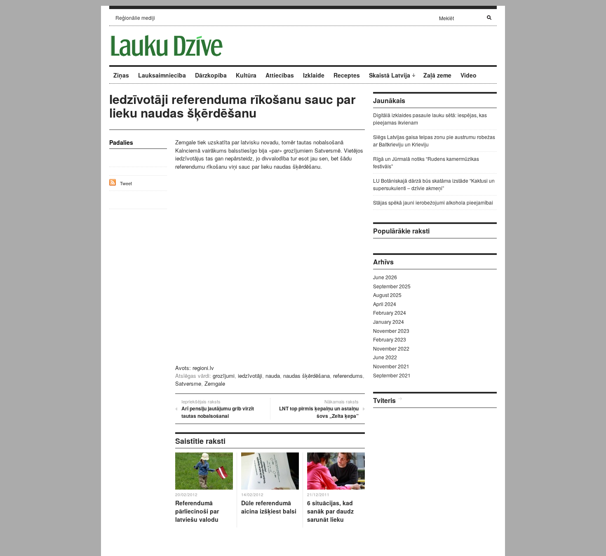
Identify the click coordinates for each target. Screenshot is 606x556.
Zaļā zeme (437, 75)
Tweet (126, 183)
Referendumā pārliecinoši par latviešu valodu (197, 511)
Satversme (188, 383)
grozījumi (224, 375)
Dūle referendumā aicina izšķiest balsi (268, 507)
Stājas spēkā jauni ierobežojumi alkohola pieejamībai (433, 202)
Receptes (347, 75)
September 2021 (392, 375)
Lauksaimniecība (162, 75)
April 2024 (384, 303)
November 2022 (391, 348)
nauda (272, 375)
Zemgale (214, 383)
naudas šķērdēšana (306, 375)
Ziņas (121, 75)
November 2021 (391, 366)
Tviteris (384, 400)
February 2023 (389, 339)
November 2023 (391, 330)
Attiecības (279, 75)
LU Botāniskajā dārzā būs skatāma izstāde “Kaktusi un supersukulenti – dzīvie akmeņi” (434, 184)
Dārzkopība (211, 75)
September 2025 (392, 286)
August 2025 (387, 294)
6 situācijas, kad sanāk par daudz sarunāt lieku (330, 511)
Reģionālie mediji (135, 17)
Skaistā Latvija (389, 75)
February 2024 (389, 312)
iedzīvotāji (250, 375)
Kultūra (246, 75)
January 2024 (388, 321)
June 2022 (385, 356)
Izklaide (313, 75)
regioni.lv (203, 368)
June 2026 (385, 276)
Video (468, 75)
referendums (348, 375)
